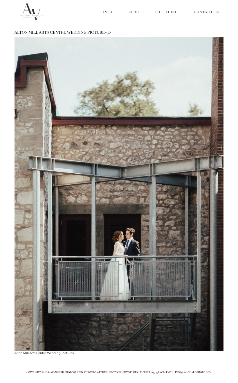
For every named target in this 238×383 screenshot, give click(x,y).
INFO (108, 12)
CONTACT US (207, 12)
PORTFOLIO (166, 12)
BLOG (134, 12)
